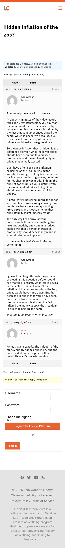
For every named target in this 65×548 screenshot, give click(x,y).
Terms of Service (42, 501)
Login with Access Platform (33, 426)
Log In (13, 446)
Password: (13, 405)
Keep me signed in (19, 418)
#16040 (56, 322)
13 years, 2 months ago (25, 66)
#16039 (56, 251)
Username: (13, 393)
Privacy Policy (21, 501)
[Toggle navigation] (60, 8)
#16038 (56, 89)
